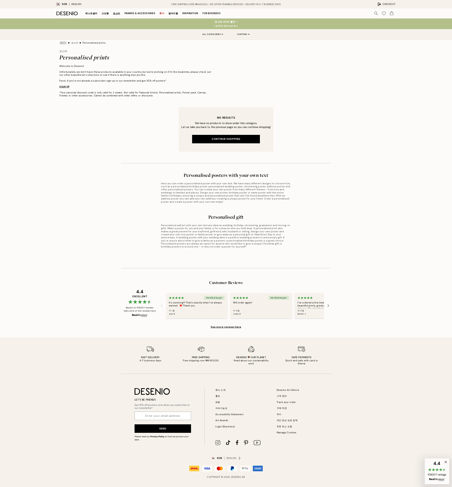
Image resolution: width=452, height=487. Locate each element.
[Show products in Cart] (392, 13)
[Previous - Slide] (162, 305)
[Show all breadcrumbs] (63, 43)
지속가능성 (221, 408)
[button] (437, 471)
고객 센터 (282, 396)
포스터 (116, 13)
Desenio (236, 477)
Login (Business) (225, 426)
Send (162, 428)
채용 (217, 402)
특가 (161, 13)
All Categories (211, 34)
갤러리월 (173, 13)
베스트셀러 (91, 13)
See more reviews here (226, 326)
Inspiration (190, 13)
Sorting (242, 34)
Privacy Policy (157, 436)
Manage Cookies (286, 432)
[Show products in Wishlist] (384, 13)
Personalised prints (94, 42)
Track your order (286, 402)
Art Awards (221, 420)
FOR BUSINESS (212, 13)
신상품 (105, 13)
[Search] (376, 13)
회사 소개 (220, 390)
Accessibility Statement (229, 414)
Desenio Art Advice (288, 390)
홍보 (217, 396)
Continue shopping (226, 139)
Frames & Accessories (139, 13)
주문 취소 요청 (284, 426)
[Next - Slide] (328, 305)
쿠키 (279, 414)
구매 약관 (282, 408)
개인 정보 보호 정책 (287, 420)
